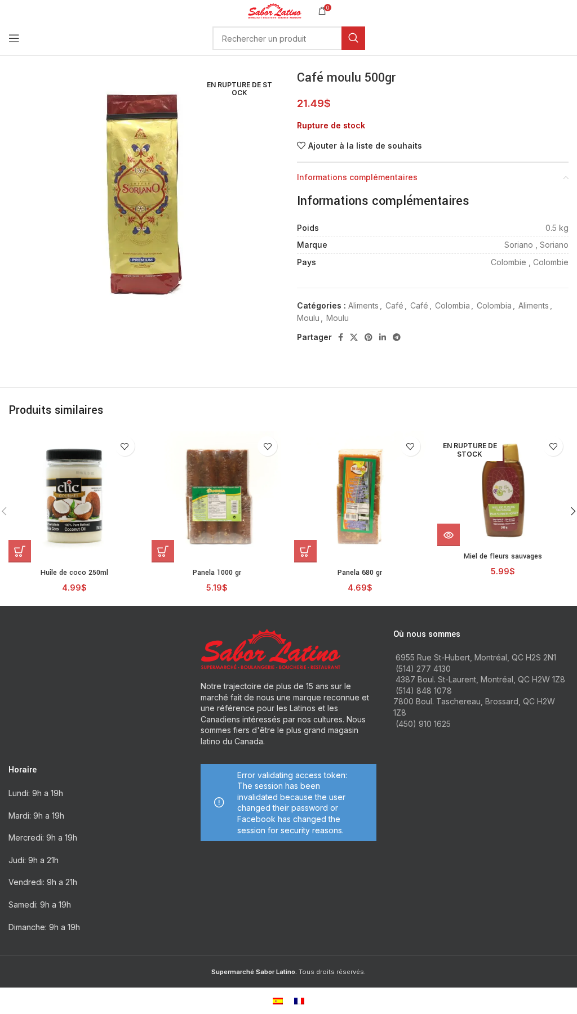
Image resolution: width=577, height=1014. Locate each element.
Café (394, 305)
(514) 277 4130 (423, 668)
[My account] (568, 38)
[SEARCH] (353, 38)
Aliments (363, 305)
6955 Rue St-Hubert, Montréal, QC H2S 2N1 (476, 657)
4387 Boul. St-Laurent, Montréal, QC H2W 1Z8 (480, 679)
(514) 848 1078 (424, 690)
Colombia (452, 305)
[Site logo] (274, 10)
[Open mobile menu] (14, 38)
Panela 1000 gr (217, 573)
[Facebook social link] (341, 337)
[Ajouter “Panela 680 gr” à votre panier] (305, 551)
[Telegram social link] (396, 337)
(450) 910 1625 (423, 724)
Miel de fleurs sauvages (503, 556)
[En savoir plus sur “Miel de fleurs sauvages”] (448, 535)
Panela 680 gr (360, 573)
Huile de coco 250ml (74, 573)
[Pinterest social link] (368, 337)
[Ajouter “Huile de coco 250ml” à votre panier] (19, 551)
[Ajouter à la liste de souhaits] (125, 446)
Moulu (308, 318)
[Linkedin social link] (382, 337)
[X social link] (354, 337)
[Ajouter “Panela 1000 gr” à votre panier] (163, 551)
